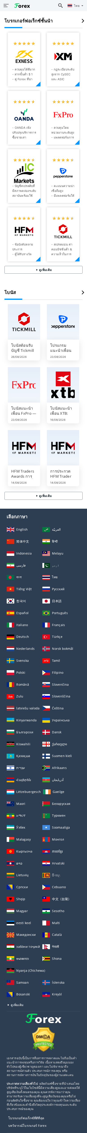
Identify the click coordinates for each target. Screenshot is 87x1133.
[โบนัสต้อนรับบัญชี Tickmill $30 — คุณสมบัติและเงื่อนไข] (24, 322)
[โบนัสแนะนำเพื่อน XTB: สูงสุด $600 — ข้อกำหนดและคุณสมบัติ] (63, 385)
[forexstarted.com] (21, 5)
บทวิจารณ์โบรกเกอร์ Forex (27, 1125)
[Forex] (43, 1022)
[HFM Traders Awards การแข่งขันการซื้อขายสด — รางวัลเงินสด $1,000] (24, 447)
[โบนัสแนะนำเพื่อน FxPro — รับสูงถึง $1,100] (24, 385)
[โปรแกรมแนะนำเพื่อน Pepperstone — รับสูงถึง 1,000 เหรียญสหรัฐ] (63, 322)
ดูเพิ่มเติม (45, 270)
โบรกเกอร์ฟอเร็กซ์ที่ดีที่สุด (26, 1118)
